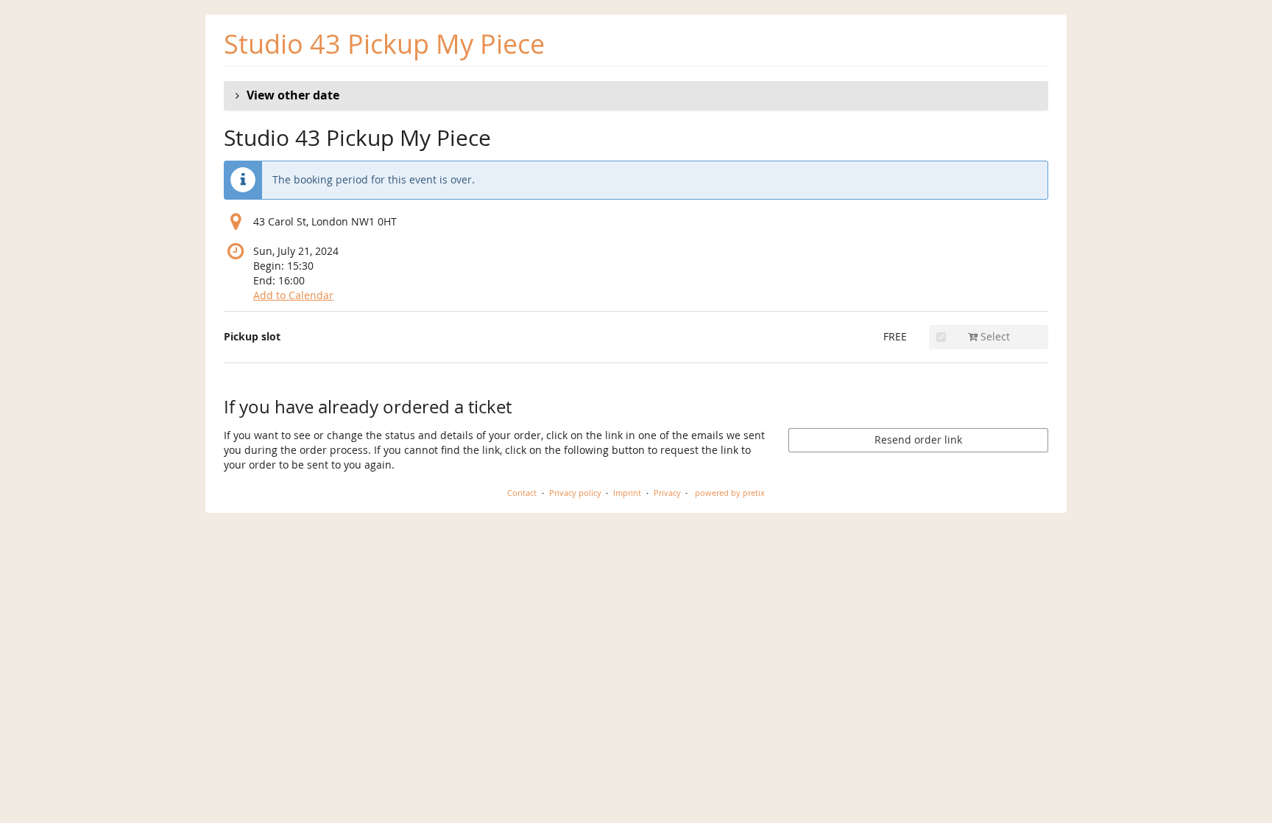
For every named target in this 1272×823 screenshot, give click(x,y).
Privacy (667, 492)
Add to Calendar (293, 295)
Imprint (627, 492)
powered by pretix (730, 492)
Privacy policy (575, 492)
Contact (522, 492)
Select (994, 336)
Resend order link (918, 439)
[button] (636, 96)
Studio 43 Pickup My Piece (384, 44)
